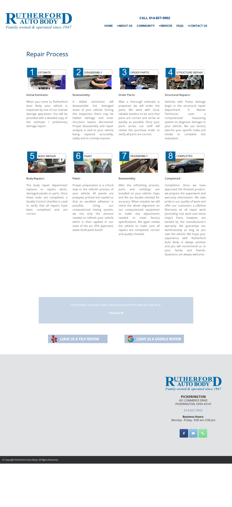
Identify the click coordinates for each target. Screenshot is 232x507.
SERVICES (165, 26)
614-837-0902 (159, 18)
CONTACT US (197, 26)
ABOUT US (124, 26)
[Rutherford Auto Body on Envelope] (193, 433)
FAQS (179, 26)
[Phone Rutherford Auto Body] (203, 433)
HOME (108, 26)
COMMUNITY (146, 26)
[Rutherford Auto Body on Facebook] (184, 433)
